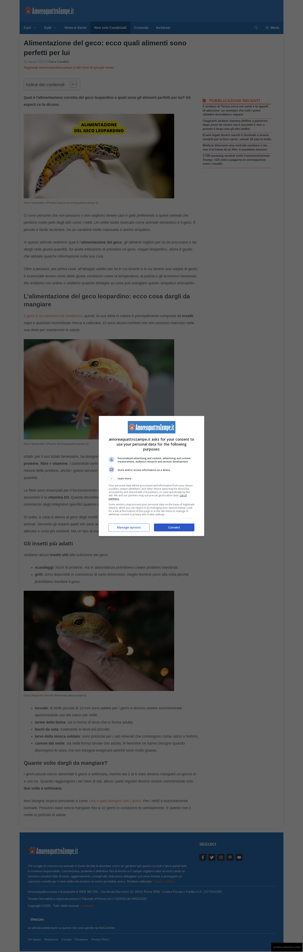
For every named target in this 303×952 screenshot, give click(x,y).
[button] (151, 478)
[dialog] (151, 476)
